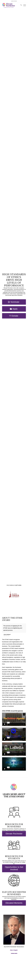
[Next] (24, 625)
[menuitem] (20, 5)
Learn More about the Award (14, 795)
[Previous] (21, 625)
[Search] (20, 5)
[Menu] (24, 5)
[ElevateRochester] (11, 5)
